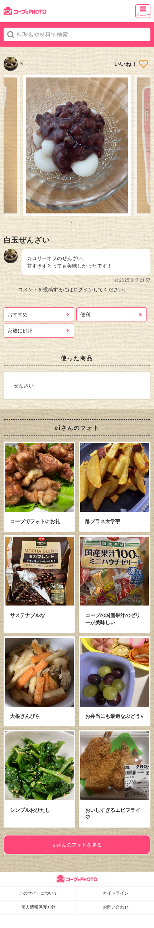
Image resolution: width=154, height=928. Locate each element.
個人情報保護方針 (38, 907)
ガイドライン (116, 893)
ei (20, 63)
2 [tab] (82, 221)
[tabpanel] (77, 145)
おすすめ (18, 314)
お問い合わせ (116, 907)
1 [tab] (71, 221)
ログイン (83, 289)
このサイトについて (38, 893)
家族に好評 (20, 331)
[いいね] (143, 64)
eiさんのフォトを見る (77, 845)
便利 (85, 314)
